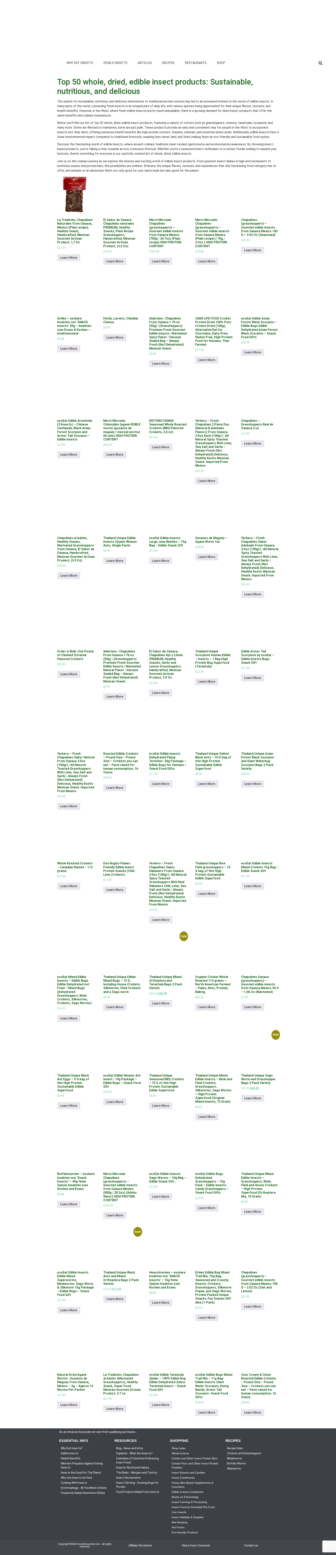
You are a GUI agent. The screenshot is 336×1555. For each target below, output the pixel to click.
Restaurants (195, 63)
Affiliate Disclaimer (140, 1545)
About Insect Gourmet (196, 1545)
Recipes (168, 63)
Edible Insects (115, 63)
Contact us (251, 1545)
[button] (320, 63)
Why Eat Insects (79, 63)
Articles (145, 63)
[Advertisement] (116, 27)
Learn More (68, 257)
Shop (221, 63)
